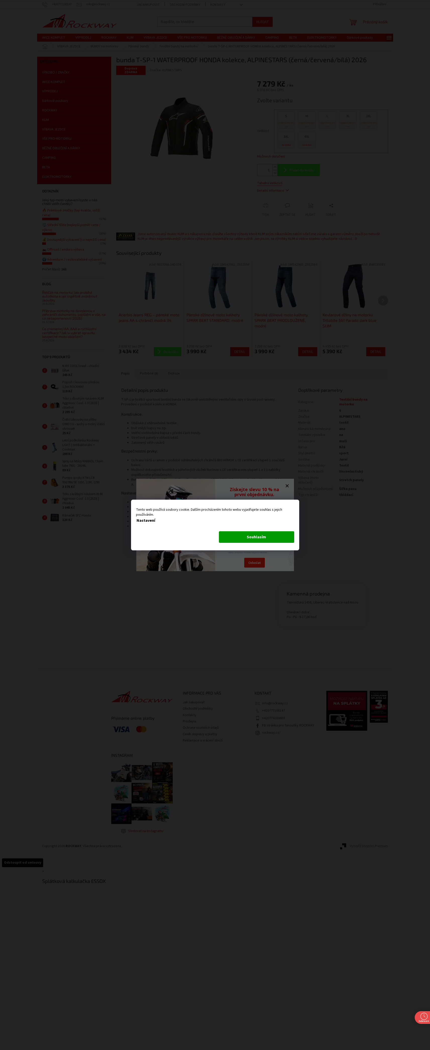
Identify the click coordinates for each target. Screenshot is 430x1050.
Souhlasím (256, 537)
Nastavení (146, 520)
